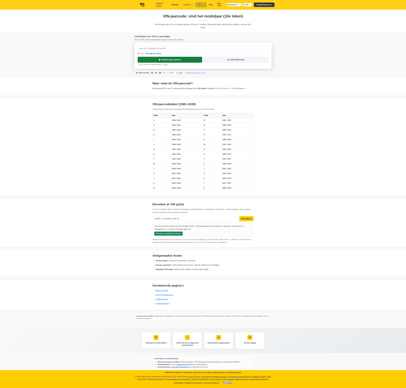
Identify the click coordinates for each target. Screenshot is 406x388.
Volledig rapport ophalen (171, 60)
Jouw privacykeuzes (211, 383)
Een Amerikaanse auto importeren (178, 379)
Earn (219, 4)
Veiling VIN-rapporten (156, 379)
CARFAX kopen (162, 299)
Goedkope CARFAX (259, 377)
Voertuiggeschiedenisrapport (239, 377)
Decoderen (246, 219)
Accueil (191, 377)
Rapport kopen (159, 5)
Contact (198, 377)
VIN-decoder (187, 372)
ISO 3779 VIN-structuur (164, 295)
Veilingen (175, 5)
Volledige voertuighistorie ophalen (168, 233)
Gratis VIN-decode (237, 60)
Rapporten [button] (187, 5)
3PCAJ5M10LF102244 (153, 53)
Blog (211, 5)
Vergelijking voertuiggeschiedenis (214, 377)
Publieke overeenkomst (194, 383)
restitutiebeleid (181, 364)
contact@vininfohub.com (180, 367)
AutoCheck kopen (162, 303)
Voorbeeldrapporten (233, 372)
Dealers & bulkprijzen (200, 379)
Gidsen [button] (200, 5)
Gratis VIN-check (199, 372)
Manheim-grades (241, 379)
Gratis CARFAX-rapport (216, 372)
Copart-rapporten (215, 379)
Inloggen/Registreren (264, 5)
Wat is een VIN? (162, 291)
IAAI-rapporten (228, 379)
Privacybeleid (254, 379)
